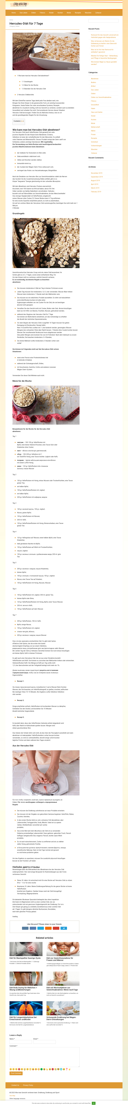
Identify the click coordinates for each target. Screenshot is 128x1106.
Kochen (60, 13)
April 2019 (94, 184)
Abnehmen (94, 79)
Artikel (93, 86)
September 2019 (97, 177)
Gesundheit (95, 105)
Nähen (93, 131)
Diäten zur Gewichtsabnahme (101, 97)
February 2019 (96, 192)
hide (22, 121)
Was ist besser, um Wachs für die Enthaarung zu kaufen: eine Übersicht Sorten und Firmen (104, 43)
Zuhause (98, 13)
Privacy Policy (28, 1085)
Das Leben (23, 13)
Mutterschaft (95, 127)
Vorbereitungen (96, 146)
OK (93, 1103)
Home (14, 13)
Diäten (33, 13)
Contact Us (15, 1085)
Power (93, 134)
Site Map (12, 1096)
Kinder (51, 13)
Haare (93, 108)
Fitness (42, 13)
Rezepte (78, 13)
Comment (13, 1046)
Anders (93, 82)
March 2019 (95, 188)
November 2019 (96, 173)
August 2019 (95, 180)
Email (35, 1039)
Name (12, 1039)
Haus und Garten (96, 112)
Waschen (88, 13)
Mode (69, 13)
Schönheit (94, 142)
